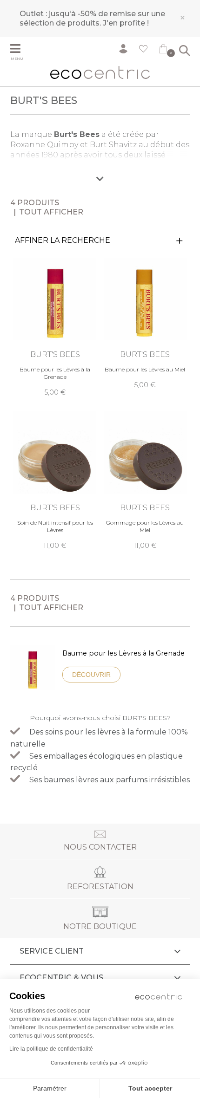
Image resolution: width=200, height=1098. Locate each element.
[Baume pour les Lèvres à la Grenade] (54, 327)
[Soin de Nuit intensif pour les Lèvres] (54, 480)
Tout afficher (51, 212)
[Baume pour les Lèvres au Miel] (145, 324)
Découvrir (91, 674)
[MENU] (21, 50)
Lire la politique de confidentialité (51, 1049)
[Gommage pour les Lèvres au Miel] (145, 480)
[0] (163, 50)
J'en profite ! (126, 23)
